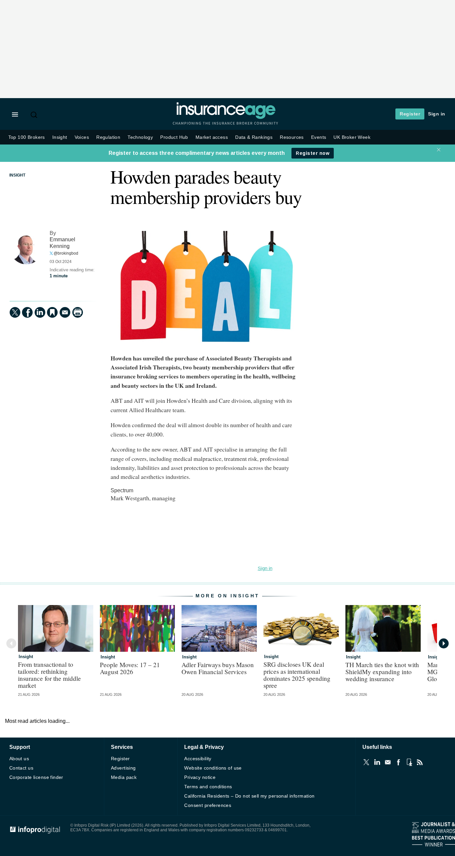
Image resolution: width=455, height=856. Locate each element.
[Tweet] (15, 312)
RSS (420, 762)
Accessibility (197, 758)
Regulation (108, 137)
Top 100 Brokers (26, 137)
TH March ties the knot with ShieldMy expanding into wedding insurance (382, 671)
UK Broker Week (351, 137)
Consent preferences (207, 805)
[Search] (34, 114)
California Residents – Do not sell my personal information (249, 796)
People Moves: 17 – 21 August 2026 (130, 668)
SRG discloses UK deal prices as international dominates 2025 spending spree (296, 675)
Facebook (398, 762)
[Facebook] (27, 312)
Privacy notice (200, 777)
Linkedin (377, 762)
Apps (409, 762)
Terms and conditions (208, 786)
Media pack (124, 777)
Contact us (21, 768)
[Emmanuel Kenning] (26, 247)
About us (19, 758)
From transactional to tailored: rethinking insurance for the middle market (49, 675)
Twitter (366, 762)
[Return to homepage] (226, 117)
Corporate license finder (36, 777)
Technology (140, 137)
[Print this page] (77, 312)
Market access (212, 137)
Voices (82, 137)
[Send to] (65, 312)
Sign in (436, 113)
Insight (59, 137)
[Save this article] (52, 312)
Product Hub (174, 137)
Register (410, 113)
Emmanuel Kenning (62, 242)
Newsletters (388, 762)
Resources (292, 137)
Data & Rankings (253, 137)
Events (318, 137)
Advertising (123, 768)
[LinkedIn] (40, 312)
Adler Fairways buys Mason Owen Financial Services (218, 668)
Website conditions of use (213, 768)
